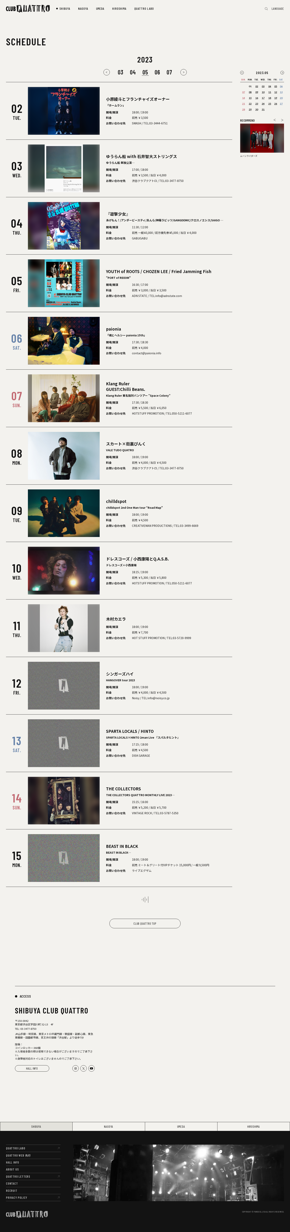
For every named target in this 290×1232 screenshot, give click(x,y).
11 (269, 92)
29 (250, 109)
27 (281, 103)
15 (250, 97)
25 (269, 103)
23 (256, 103)
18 (269, 97)
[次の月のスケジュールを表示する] (183, 72)
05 (275, 86)
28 (243, 109)
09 (256, 92)
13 (281, 92)
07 (169, 72)
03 (121, 72)
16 (256, 97)
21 (243, 103)
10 (263, 92)
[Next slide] (282, 120)
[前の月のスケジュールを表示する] (106, 72)
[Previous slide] (274, 120)
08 (250, 92)
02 (256, 86)
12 (275, 92)
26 (275, 103)
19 (275, 97)
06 (157, 72)
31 (263, 109)
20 (281, 97)
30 (256, 109)
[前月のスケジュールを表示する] (242, 72)
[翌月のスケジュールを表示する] (282, 72)
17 (263, 97)
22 (250, 103)
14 (243, 97)
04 (133, 72)
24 (263, 103)
